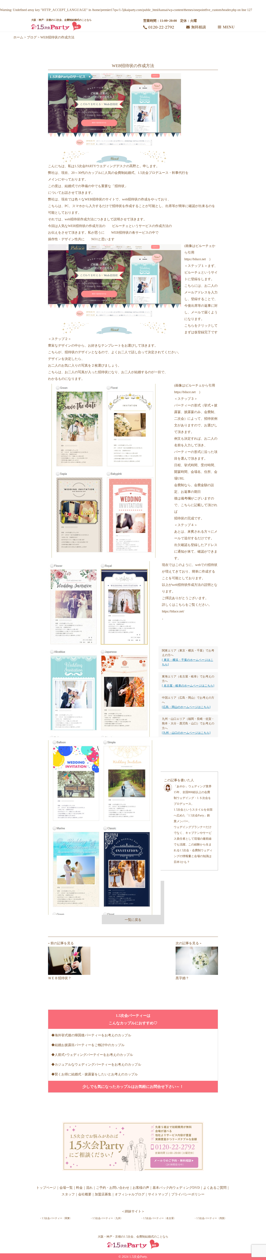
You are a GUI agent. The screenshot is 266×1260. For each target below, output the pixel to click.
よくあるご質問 (215, 1187)
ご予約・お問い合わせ (112, 1187)
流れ (89, 1187)
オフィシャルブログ (130, 1194)
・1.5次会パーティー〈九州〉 (106, 1218)
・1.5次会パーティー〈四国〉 (210, 1218)
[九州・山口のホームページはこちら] (186, 732)
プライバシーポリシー (187, 1194)
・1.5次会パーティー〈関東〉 (55, 1218)
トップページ (46, 1187)
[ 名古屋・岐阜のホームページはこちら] (188, 685)
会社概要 (84, 1194)
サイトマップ (158, 1194)
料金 (79, 1187)
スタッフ (68, 1194)
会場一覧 (66, 1187)
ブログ (32, 37)
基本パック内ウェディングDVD (176, 1187)
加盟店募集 (103, 1194)
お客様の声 (141, 1187)
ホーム (18, 37)
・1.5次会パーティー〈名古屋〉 (158, 1218)
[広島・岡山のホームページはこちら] (186, 707)
